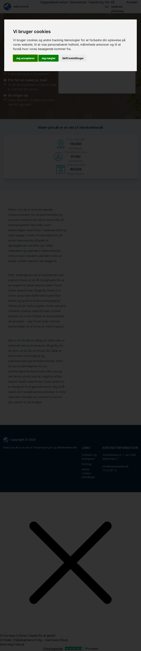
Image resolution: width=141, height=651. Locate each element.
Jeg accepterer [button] (25, 58)
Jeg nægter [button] (48, 58)
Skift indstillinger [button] (73, 58)
